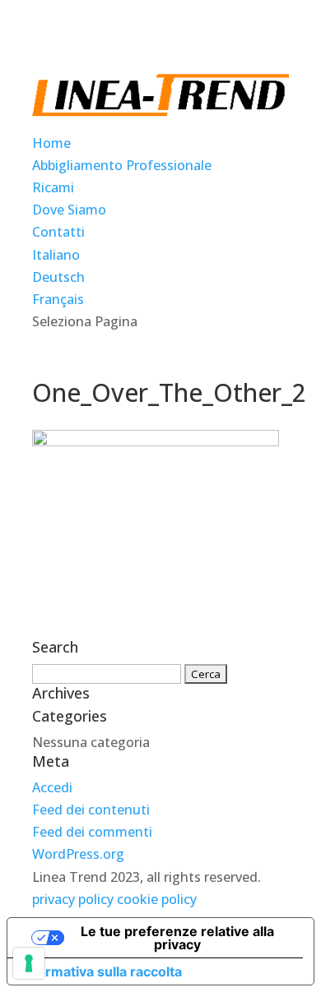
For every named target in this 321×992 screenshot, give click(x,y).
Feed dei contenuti (91, 810)
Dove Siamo (69, 210)
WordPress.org (78, 854)
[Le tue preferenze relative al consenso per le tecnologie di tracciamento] (28, 963)
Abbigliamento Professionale (122, 165)
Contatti (58, 232)
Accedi (52, 787)
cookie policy (157, 899)
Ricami (53, 187)
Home (51, 143)
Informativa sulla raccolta (101, 971)
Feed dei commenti (92, 832)
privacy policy (73, 899)
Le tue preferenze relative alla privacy (177, 938)
